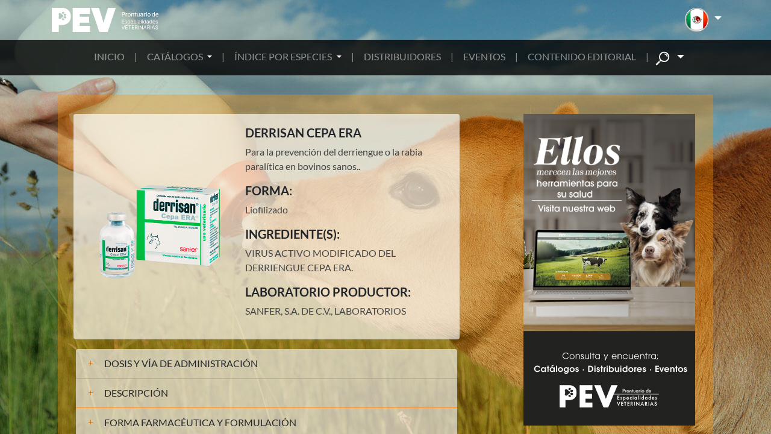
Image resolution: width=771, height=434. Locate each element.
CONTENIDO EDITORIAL (582, 56)
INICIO (109, 56)
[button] (703, 20)
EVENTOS (484, 56)
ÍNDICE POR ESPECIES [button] (284, 56)
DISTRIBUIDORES (402, 56)
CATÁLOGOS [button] (176, 56)
